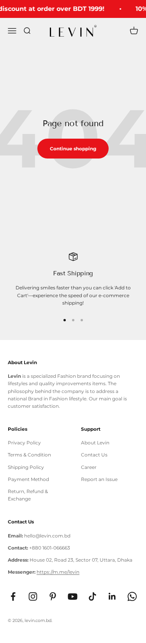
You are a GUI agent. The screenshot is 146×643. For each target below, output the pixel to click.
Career (89, 467)
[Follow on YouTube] (72, 596)
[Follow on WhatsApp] (132, 596)
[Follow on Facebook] (13, 596)
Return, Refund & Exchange (28, 495)
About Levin (95, 443)
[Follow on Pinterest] (52, 596)
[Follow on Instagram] (33, 596)
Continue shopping (73, 149)
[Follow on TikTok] (92, 596)
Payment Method (28, 479)
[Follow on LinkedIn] (112, 596)
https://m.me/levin (58, 572)
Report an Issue (99, 479)
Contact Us (94, 455)
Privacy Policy (24, 443)
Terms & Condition (29, 455)
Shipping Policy (26, 467)
